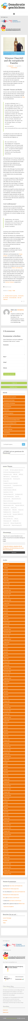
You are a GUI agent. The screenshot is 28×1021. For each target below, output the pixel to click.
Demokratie (14, 476)
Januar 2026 (6, 587)
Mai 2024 (6, 652)
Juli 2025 (6, 606)
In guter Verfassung (8, 496)
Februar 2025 (7, 623)
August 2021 (6, 759)
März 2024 (6, 658)
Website (5, 368)
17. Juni (5, 469)
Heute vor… (6, 416)
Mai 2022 (6, 730)
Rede (23, 97)
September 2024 (7, 639)
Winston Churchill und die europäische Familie (14, 60)
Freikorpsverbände (8, 487)
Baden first (14, 383)
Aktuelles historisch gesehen (11, 295)
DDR (21, 474)
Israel (17, 496)
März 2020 (6, 815)
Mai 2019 (6, 847)
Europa (10, 290)
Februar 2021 (7, 779)
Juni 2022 (6, 727)
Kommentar (6, 344)
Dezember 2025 (7, 590)
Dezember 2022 (7, 707)
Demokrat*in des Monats (9, 400)
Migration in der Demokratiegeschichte (12, 503)
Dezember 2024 (7, 629)
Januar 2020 (6, 821)
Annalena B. (10, 66)
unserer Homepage (7, 918)
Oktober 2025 (7, 596)
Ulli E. (4, 897)
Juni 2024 (6, 649)
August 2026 (6, 564)
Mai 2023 (6, 691)
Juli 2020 (6, 802)
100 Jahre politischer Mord (16, 469)
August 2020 (6, 798)
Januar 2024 (6, 665)
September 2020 (7, 795)
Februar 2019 (7, 857)
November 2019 (7, 828)
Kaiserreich (6, 498)
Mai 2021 (6, 769)
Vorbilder (15, 520)
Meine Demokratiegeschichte (10, 422)
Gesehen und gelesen (8, 413)
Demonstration (7, 478)
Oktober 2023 (7, 675)
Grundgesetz (18, 494)
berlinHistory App (13, 387)
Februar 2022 (7, 740)
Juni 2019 (6, 844)
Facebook (5, 920)
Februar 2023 (7, 701)
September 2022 (7, 717)
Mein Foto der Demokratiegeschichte (12, 419)
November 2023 (7, 671)
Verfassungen (7, 520)
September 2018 (7, 873)
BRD (15, 474)
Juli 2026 (6, 567)
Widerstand (6, 525)
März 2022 (6, 736)
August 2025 (6, 603)
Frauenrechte (7, 485)
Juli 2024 (6, 645)
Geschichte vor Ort (8, 492)
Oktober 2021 (7, 753)
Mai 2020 (6, 808)
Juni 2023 (6, 688)
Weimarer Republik (16, 523)
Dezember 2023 (7, 668)
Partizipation (6, 509)
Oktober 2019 (7, 831)
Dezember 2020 (7, 785)
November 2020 (7, 789)
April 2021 (6, 772)
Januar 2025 (6, 626)
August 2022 (6, 720)
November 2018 (7, 867)
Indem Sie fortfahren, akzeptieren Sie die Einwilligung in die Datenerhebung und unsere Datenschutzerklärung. (13, 548)
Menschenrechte (16, 498)
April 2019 (6, 850)
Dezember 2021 (7, 746)
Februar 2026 (7, 583)
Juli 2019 (6, 841)
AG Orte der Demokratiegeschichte (11, 472)
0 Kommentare (14, 67)
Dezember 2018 (7, 863)
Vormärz (6, 523)
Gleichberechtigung (8, 494)
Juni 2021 (6, 766)
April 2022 (6, 733)
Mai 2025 (6, 613)
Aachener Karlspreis (9, 282)
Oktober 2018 (7, 870)
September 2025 (7, 600)
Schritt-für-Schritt (7, 426)
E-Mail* (4, 541)
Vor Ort (5, 435)
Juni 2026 (6, 570)
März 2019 (6, 854)
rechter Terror (7, 514)
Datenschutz (5, 1012)
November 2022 (7, 710)
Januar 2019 (6, 860)
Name (5, 356)
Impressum (5, 1010)
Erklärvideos (6, 409)
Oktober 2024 (7, 636)
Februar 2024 (7, 662)
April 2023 (6, 694)
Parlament (6, 507)
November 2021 (7, 749)
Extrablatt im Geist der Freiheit (10, 483)
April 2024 (6, 655)
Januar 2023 (6, 704)
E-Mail (5, 362)
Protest (20, 509)
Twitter (4, 922)
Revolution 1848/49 (18, 514)
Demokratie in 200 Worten (9, 403)
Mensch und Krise (8, 500)
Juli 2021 (6, 763)
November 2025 (7, 593)
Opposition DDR (19, 505)
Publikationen (7, 512)
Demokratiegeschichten (11, 1018)
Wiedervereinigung (17, 525)
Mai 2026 (6, 574)
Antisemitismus (7, 474)
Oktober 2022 (7, 714)
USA (16, 518)
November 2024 (7, 632)
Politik (14, 290)
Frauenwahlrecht (17, 485)
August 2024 (6, 642)
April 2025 (6, 616)
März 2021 (6, 776)
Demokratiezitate (12, 297)
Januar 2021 (6, 782)
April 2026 (6, 577)
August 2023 (6, 681)
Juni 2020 (6, 805)
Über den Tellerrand (8, 429)
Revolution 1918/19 (8, 516)
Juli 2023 (6, 684)
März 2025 (6, 619)
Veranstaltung (7, 432)
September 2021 (7, 756)
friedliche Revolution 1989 (9, 489)
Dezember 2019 (7, 824)
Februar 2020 (7, 818)
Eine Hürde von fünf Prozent (13, 897)
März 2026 (6, 580)
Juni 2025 (6, 609)
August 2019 (6, 837)
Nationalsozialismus (8, 505)
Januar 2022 (6, 743)
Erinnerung (16, 478)
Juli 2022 (6, 723)
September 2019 (7, 834)
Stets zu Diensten (8, 518)
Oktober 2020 (7, 792)
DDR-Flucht (6, 476)
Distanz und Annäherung (17, 267)
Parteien (13, 507)
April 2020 (6, 811)
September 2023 (7, 678)
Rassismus (16, 512)
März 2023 (6, 697)
